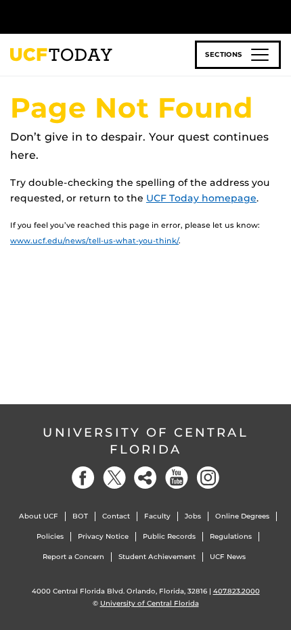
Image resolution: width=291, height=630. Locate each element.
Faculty (157, 516)
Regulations (231, 536)
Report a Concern (73, 556)
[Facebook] (83, 477)
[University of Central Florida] (103, 16)
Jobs (193, 516)
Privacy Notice (103, 536)
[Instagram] (207, 477)
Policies (50, 536)
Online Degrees (242, 516)
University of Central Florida (145, 441)
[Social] (145, 477)
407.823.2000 (236, 591)
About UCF (38, 516)
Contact (116, 516)
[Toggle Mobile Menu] (277, 16)
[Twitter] (114, 477)
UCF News (228, 556)
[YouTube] (176, 477)
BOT (80, 516)
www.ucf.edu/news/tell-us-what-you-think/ (94, 240)
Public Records (169, 536)
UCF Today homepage (201, 198)
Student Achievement (157, 556)
